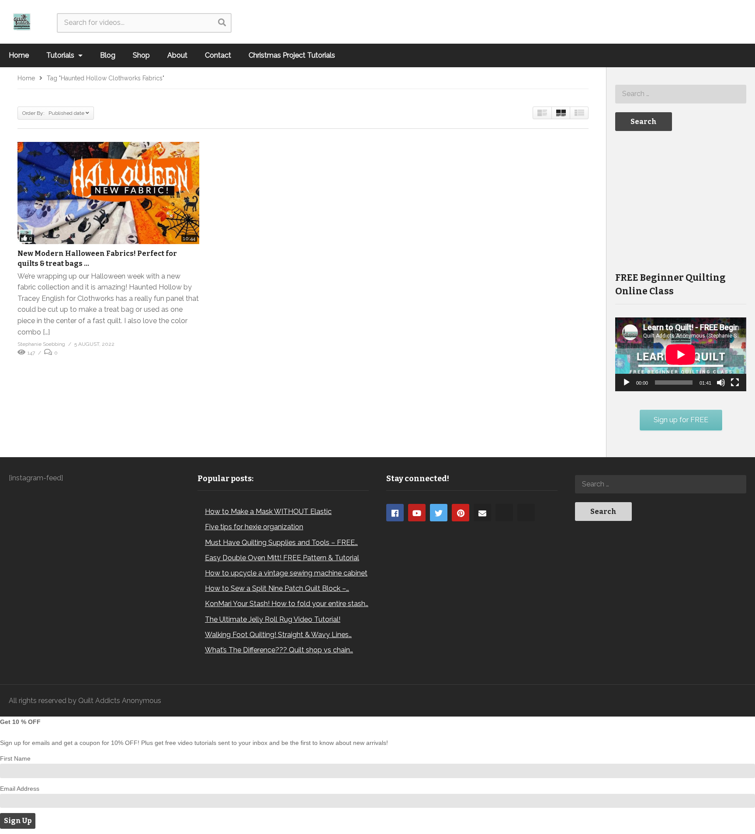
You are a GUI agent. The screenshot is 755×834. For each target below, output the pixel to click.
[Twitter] (438, 512)
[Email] (482, 512)
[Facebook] (395, 512)
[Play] (626, 382)
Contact (218, 55)
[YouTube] (417, 512)
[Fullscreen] (735, 382)
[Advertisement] (680, 200)
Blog (107, 55)
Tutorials (61, 55)
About (177, 55)
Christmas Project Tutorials (292, 55)
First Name (15, 758)
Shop (141, 55)
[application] (680, 354)
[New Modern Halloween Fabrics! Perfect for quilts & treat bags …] (108, 193)
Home (19, 55)
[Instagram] (504, 512)
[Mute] (721, 382)
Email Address (19, 788)
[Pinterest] (460, 512)
